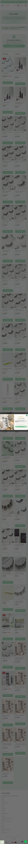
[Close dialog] (27, 415)
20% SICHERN (21, 426)
